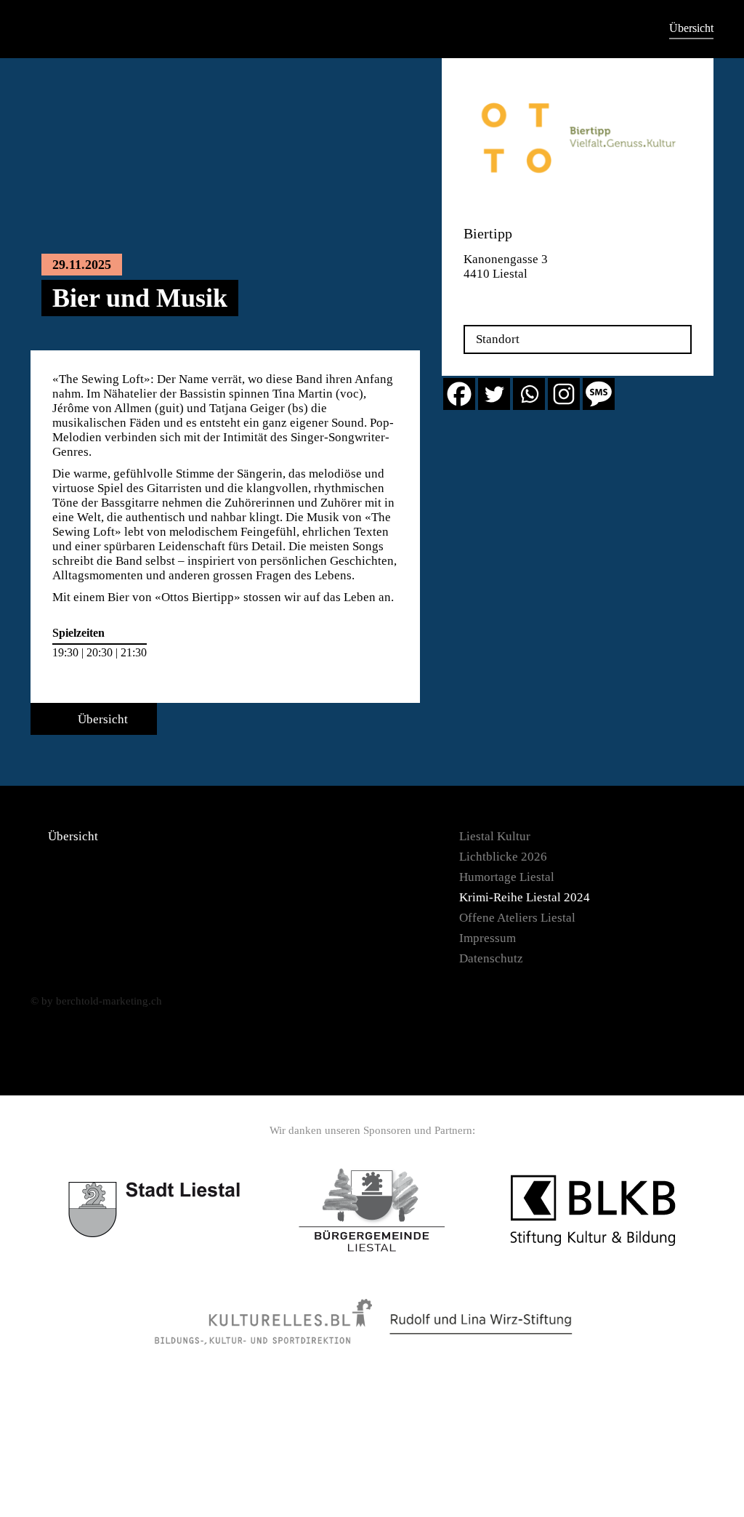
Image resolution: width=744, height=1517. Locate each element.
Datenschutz (491, 958)
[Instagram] (564, 394)
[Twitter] (494, 394)
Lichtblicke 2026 (503, 857)
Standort (497, 339)
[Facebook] (459, 394)
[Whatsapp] (529, 394)
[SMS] (599, 394)
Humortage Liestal (506, 877)
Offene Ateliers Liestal (517, 918)
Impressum (487, 938)
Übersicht (691, 28)
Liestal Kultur (494, 836)
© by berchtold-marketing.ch (96, 1001)
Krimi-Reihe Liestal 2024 (524, 897)
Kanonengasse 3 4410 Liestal (506, 266)
